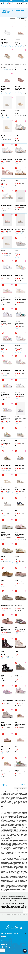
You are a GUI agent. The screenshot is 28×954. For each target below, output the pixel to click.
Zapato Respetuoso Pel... (20, 629)
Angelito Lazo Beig (5, 558)
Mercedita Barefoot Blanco (20, 205)
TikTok (10, 947)
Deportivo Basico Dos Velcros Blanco (6, 41)
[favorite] (22, 3)
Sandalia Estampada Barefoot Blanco (5, 371)
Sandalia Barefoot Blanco (6, 159)
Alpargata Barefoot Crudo (7, 251)
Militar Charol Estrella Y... (20, 653)
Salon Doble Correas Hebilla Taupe (19, 606)
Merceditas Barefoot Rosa (7, 229)
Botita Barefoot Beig (19, 112)
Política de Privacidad (22, 914)
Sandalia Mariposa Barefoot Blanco (19, 347)
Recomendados (22, 19)
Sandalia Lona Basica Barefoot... (19, 371)
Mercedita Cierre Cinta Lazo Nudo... (6, 630)
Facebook (2, 947)
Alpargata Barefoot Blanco (20, 229)
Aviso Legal (13, 914)
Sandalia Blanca (18, 182)
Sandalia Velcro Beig (5, 489)
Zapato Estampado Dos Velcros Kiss (20, 89)
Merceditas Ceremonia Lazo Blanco (6, 535)
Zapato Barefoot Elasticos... (21, 581)
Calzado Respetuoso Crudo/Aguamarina (5, 442)
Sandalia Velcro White (6, 511)
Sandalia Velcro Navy (19, 511)
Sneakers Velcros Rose (19, 748)
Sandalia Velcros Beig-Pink (20, 771)
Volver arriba (20, 788)
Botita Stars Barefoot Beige (7, 135)
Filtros (1, 482)
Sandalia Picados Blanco (20, 394)
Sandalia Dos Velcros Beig (20, 489)
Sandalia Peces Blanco (6, 323)
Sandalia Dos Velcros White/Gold (19, 466)
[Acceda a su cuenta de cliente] (19, 3)
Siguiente (24, 784)
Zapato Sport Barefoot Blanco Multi (19, 276)
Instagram (6, 947)
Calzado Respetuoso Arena (20, 441)
